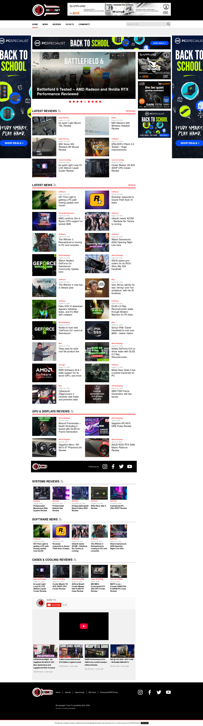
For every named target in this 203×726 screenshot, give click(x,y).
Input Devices (64, 116)
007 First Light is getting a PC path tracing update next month (69, 199)
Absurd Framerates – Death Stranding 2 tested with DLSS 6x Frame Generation (70, 426)
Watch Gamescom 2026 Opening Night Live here (121, 240)
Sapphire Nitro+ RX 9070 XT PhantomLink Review (70, 445)
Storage (62, 363)
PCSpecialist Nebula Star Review (58, 506)
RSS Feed (59, 109)
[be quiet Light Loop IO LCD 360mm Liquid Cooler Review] (41, 569)
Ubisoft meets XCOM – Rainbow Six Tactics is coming (122, 219)
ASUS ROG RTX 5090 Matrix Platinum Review (123, 445)
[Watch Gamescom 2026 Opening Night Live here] (118, 529)
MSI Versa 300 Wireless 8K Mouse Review (69, 144)
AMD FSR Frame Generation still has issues (121, 392)
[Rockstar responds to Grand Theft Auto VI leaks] (61, 529)
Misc (113, 278)
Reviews (57, 22)
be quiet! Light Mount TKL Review (70, 122)
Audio (113, 116)
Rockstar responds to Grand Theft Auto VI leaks (122, 197)
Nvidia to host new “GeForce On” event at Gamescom (70, 328)
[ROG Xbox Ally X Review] (99, 491)
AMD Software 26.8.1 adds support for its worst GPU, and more (70, 370)
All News (132, 183)
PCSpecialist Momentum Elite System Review (40, 506)
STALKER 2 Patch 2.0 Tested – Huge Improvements (122, 144)
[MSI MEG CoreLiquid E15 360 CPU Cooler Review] (99, 569)
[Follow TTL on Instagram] (105, 464)
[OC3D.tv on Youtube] (129, 464)
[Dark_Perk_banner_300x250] (154, 93)
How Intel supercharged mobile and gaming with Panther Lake (80, 86)
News (45, 22)
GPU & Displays (64, 253)
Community (84, 22)
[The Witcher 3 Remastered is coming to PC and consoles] (99, 529)
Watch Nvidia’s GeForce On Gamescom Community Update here (69, 264)
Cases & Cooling (65, 158)
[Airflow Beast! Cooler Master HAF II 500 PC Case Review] (80, 569)
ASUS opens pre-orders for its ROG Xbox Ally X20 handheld (121, 263)
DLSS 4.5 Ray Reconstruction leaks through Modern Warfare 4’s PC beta (122, 308)
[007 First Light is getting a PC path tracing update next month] (41, 529)
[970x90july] (101, 41)
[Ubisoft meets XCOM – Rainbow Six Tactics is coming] (80, 529)
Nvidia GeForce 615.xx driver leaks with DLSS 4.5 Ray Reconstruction (123, 351)
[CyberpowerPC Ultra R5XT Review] (118, 491)
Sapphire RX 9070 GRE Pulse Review (121, 423)
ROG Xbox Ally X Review (98, 505)
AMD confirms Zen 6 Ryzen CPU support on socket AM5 (71, 219)
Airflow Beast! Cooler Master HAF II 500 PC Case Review (78, 586)
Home (35, 22)
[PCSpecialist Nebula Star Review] (61, 491)
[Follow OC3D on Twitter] (121, 465)
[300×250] (154, 122)
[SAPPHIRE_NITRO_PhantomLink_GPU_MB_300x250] (154, 63)
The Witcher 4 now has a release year (71, 284)
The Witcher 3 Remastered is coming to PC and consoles (70, 240)
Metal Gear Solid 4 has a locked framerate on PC (123, 370)
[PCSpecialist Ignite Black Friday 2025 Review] (80, 491)
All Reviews (131, 109)
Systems (36, 499)
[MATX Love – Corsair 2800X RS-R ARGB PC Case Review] (118, 569)
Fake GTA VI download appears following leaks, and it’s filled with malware (70, 308)
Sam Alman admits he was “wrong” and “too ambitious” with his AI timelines (123, 287)
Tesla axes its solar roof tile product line (69, 348)
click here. (145, 723)
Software (115, 137)
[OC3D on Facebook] (113, 464)
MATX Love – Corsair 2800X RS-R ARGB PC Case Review (118, 586)
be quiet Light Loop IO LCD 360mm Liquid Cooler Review (70, 165)
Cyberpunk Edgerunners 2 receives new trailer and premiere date (69, 393)
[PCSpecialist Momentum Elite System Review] (41, 491)
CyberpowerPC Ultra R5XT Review (118, 505)
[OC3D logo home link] (46, 9)
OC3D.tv (70, 22)
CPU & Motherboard (66, 211)
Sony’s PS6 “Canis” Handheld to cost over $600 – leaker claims (122, 328)
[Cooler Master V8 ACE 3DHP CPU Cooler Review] (61, 569)
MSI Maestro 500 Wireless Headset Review (120, 123)
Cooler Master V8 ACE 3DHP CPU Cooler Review (123, 165)
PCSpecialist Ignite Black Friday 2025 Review (80, 506)
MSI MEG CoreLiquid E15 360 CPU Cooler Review (98, 586)
